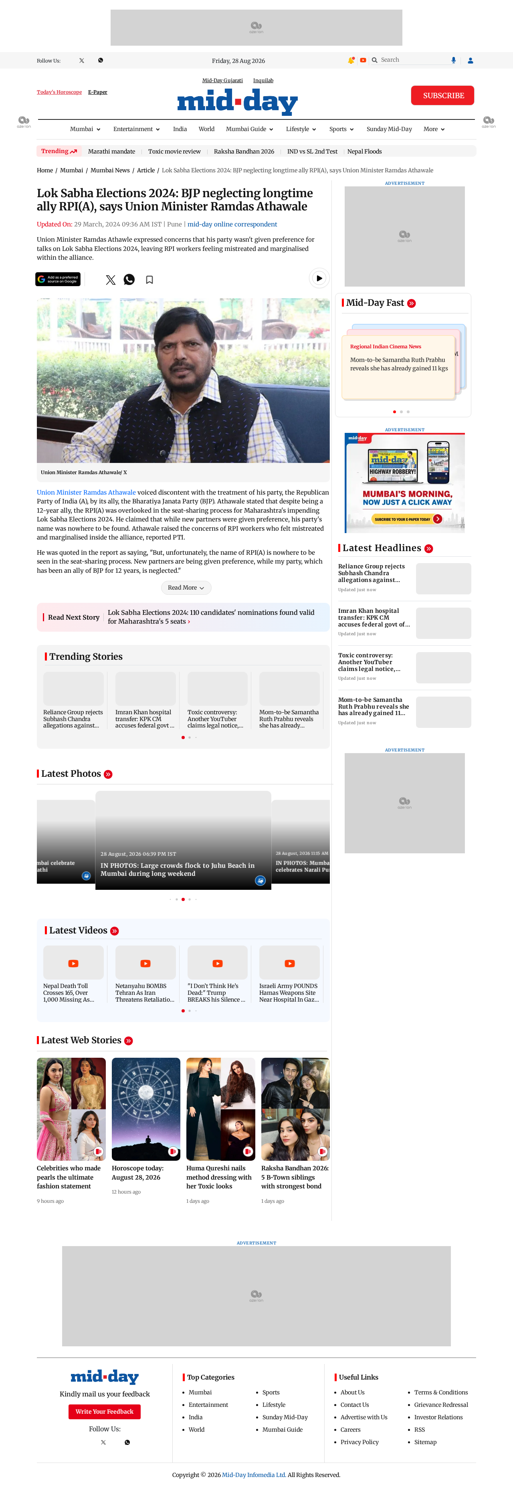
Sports (338, 129)
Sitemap (425, 1442)
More (431, 129)
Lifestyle (297, 129)
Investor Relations (438, 1417)
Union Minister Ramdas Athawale (86, 492)
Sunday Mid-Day (389, 129)
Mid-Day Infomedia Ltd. (254, 1475)
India (180, 129)
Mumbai (81, 129)
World (206, 129)
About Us (353, 1392)
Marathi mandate (111, 152)
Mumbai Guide (246, 129)
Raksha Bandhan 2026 (244, 152)
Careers (351, 1429)
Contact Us (355, 1404)
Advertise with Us (364, 1417)
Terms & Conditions (441, 1392)
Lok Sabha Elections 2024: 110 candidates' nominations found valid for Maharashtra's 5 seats (211, 616)
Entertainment (133, 129)
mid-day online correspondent (232, 224)
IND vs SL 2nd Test (312, 152)
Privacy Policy (360, 1442)
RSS (419, 1429)
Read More (182, 587)
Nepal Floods (364, 151)
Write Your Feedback (104, 1411)
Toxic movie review (174, 152)
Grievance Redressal (441, 1404)
